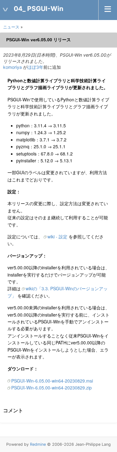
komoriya (12, 67)
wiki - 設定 (57, 236)
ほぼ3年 (35, 67)
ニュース (11, 27)
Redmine (38, 444)
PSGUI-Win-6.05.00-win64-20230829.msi (52, 381)
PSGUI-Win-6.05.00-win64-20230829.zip (51, 387)
